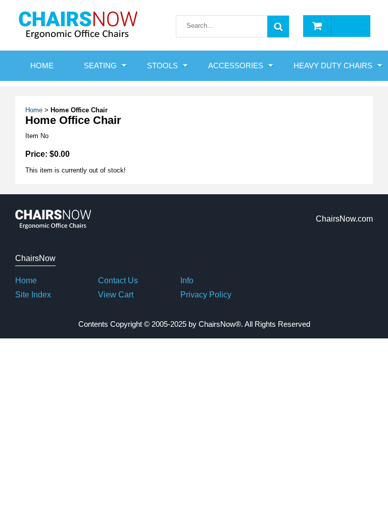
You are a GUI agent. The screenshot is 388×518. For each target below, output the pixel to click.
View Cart (115, 294)
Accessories (235, 65)
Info (186, 280)
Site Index (33, 294)
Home (33, 110)
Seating (100, 65)
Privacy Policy (205, 294)
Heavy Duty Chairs (333, 65)
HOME (42, 65)
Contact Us (118, 280)
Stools (162, 65)
